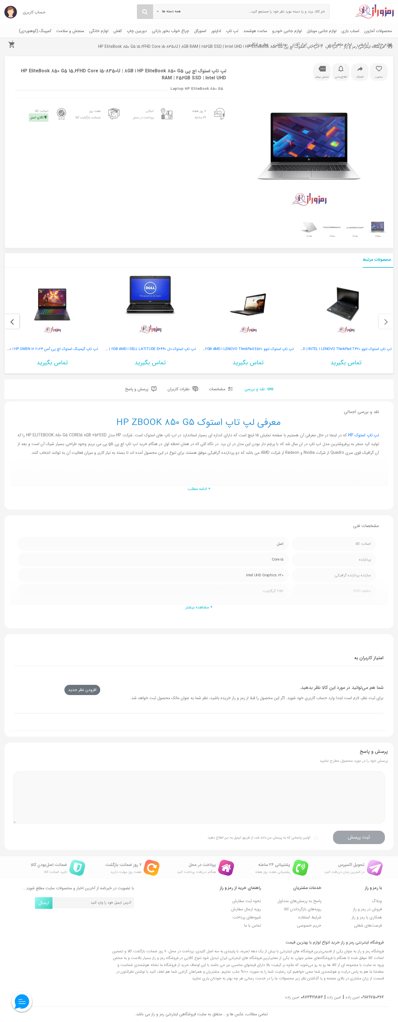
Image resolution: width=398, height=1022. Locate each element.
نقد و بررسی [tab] (255, 389)
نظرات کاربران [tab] (179, 389)
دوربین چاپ (137, 31)
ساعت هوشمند (255, 31)
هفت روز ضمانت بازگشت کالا (88, 114)
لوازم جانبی (383, 44)
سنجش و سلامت (70, 31)
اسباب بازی (350, 31)
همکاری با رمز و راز (367, 917)
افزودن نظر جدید (82, 690)
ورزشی (317, 44)
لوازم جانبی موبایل (322, 31)
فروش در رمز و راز (367, 909)
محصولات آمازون (378, 31)
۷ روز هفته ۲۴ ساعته (199, 114)
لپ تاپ (232, 31)
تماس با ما (252, 925)
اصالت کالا (39, 114)
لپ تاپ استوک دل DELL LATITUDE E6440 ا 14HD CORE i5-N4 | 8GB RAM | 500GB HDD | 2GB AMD (118, 349)
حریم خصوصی (309, 925)
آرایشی (363, 44)
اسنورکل (200, 31)
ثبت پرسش (359, 837)
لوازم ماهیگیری (340, 44)
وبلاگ (377, 901)
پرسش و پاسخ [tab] (137, 389)
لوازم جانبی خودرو (287, 31)
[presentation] (386, 321)
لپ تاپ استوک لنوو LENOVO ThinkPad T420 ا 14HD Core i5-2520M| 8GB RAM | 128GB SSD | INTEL (313, 349)
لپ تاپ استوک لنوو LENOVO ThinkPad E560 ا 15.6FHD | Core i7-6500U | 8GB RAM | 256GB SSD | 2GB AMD (208, 349)
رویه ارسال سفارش (246, 909)
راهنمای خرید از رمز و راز (240, 888)
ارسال (43, 903)
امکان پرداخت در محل (143, 114)
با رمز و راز (373, 888)
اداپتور (216, 31)
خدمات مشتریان (307, 888)
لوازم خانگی (98, 31)
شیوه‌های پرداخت (247, 917)
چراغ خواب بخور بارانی (170, 31)
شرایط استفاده (309, 917)
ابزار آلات (300, 44)
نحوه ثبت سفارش (246, 901)
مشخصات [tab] (217, 389)
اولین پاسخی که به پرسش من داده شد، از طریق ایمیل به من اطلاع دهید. (258, 837)
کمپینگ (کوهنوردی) (35, 31)
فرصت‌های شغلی (368, 925)
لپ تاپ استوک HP (363, 435)
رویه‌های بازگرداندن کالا (302, 909)
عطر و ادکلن (259, 44)
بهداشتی (281, 44)
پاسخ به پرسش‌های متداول (299, 901)
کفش (117, 31)
